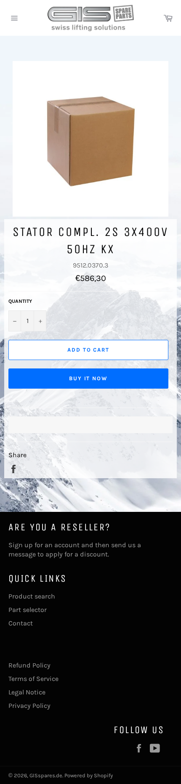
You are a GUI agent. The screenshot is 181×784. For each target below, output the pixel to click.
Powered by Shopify (88, 775)
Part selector (27, 610)
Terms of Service (33, 679)
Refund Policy (29, 665)
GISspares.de (45, 775)
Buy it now (88, 378)
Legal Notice (26, 692)
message (22, 554)
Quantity (20, 301)
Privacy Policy (29, 706)
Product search (31, 596)
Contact (20, 623)
